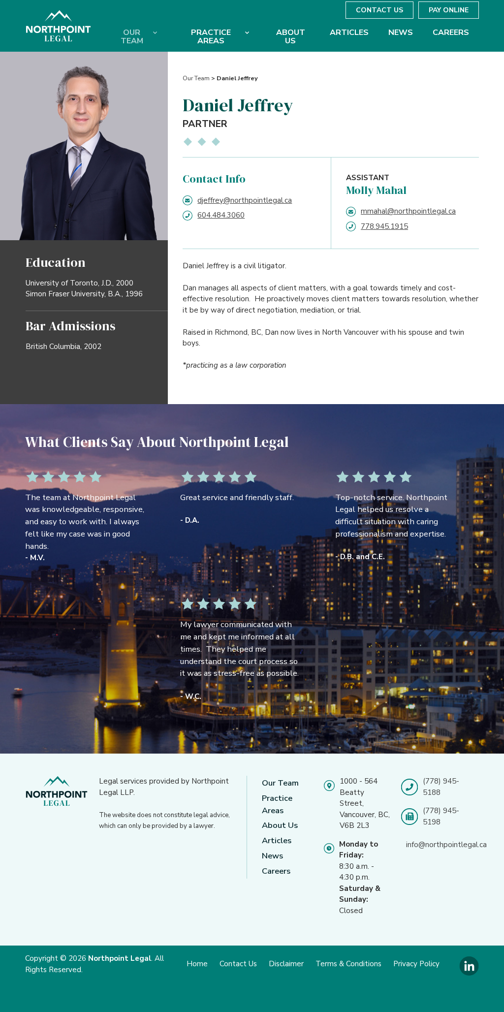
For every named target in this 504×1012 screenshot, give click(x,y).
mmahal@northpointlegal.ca (408, 211)
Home (197, 964)
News (272, 855)
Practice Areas (277, 804)
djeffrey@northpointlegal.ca (244, 200)
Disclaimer (286, 964)
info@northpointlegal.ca (446, 845)
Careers (276, 871)
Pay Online (449, 10)
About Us (280, 825)
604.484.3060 (221, 215)
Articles (276, 840)
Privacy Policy (416, 964)
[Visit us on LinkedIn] (469, 974)
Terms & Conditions (348, 964)
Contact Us (379, 10)
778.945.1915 (384, 226)
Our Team (196, 78)
